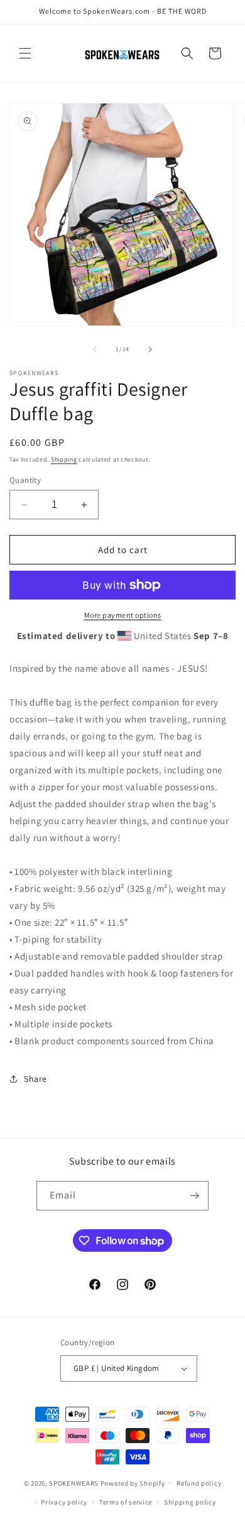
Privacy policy (64, 1502)
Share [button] (35, 1078)
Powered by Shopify (133, 1482)
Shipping (64, 459)
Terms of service (125, 1502)
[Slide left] (95, 349)
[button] (25, 53)
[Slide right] (150, 349)
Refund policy (199, 1483)
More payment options (122, 615)
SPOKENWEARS (74, 1482)
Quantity (25, 480)
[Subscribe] (194, 1195)
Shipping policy (190, 1502)
